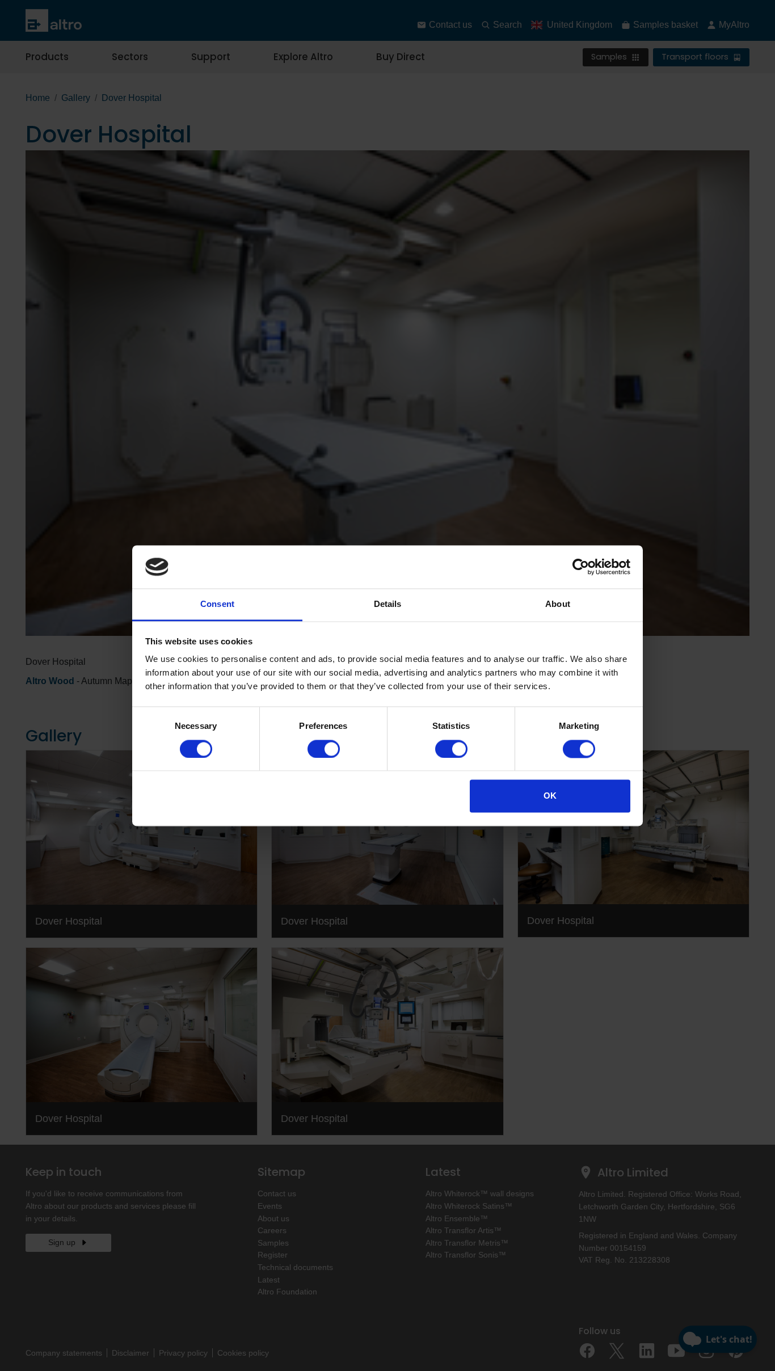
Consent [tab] (217, 604)
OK (550, 796)
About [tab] (557, 604)
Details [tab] (388, 604)
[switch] (324, 749)
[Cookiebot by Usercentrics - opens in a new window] (580, 566)
